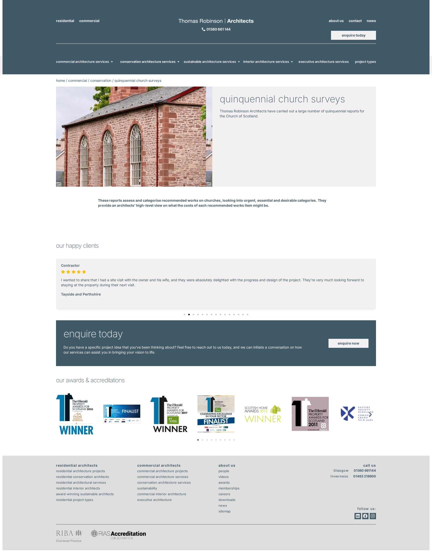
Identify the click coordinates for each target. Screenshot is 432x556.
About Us (336, 21)
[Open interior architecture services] (292, 61)
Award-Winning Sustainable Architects (85, 494)
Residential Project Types (74, 500)
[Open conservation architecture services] (178, 61)
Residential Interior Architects (78, 488)
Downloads (227, 500)
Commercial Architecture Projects (162, 471)
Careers (224, 494)
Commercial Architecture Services (162, 477)
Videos (223, 477)
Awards (224, 482)
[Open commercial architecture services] (112, 61)
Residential (65, 21)
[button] (184, 314)
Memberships (229, 488)
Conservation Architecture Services (164, 482)
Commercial (89, 21)
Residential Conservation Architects (82, 477)
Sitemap (224, 511)
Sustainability (147, 488)
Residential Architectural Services (81, 482)
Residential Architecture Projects (80, 471)
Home (60, 80)
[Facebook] (365, 516)
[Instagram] (373, 516)
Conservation (100, 80)
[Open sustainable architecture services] (238, 61)
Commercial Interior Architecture (161, 494)
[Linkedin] (357, 516)
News (371, 21)
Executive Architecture (154, 500)
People (223, 471)
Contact (355, 21)
